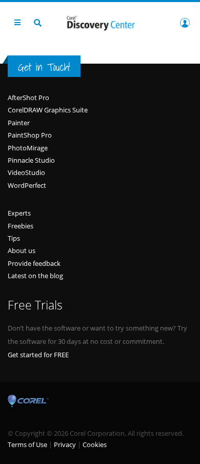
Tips (14, 238)
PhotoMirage (28, 147)
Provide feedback (34, 263)
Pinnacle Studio (31, 160)
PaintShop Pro (30, 135)
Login (184, 22)
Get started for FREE (38, 354)
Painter (19, 122)
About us (21, 250)
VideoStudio (26, 172)
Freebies (20, 225)
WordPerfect (27, 185)
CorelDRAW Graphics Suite (48, 109)
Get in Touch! (44, 67)
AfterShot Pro (28, 97)
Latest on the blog (35, 275)
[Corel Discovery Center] (100, 22)
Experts (19, 213)
